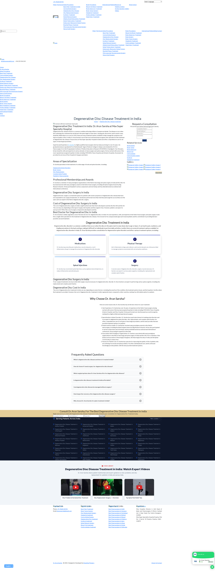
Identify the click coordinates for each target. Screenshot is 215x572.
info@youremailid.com (7, 61)
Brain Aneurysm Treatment (94, 8)
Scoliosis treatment (86, 521)
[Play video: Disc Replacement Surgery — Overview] (107, 487)
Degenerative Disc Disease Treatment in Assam (121, 425)
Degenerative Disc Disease (71, 10)
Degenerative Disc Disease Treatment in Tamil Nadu (121, 449)
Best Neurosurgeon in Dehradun (118, 527)
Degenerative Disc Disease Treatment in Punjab (149, 444)
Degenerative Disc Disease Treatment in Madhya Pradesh (66, 439)
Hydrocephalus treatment (88, 527)
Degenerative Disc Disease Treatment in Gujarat (121, 430)
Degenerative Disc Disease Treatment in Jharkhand (94, 434)
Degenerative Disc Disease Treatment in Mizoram (66, 444)
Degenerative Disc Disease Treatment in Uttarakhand (94, 454)
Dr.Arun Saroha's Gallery (122, 8)
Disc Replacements (58, 172)
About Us (154, 563)
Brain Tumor (130, 147)
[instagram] (103, 2)
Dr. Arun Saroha (4, 69)
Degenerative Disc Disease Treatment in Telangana (149, 449)
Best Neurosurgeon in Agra (116, 521)
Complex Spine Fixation (60, 174)
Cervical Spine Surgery (69, 8)
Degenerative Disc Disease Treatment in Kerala (149, 434)
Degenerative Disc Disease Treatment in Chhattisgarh (66, 430)
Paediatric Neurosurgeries (61, 176)
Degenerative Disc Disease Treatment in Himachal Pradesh (66, 434)
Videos (117, 10)
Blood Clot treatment (87, 525)
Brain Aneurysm (131, 149)
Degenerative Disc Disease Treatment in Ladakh (121, 458)
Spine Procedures (68, 4)
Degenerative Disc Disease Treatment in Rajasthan (66, 449)
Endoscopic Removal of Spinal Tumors (74, 23)
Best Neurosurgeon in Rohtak (117, 515)
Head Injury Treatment (92, 17)
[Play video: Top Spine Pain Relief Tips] (139, 487)
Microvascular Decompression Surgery (74, 27)
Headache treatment (87, 515)
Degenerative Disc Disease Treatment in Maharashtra (94, 439)
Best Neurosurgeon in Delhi (117, 509)
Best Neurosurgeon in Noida (117, 525)
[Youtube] (2, 57)
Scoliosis (129, 157)
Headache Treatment (92, 13)
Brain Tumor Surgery (92, 10)
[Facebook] (102, 2)
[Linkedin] (104, 2)
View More (158, 172)
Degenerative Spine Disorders (61, 168)
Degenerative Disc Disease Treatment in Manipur (121, 439)
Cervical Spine (131, 153)
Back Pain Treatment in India (71, 6)
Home (2, 67)
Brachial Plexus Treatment (110, 51)
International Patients (108, 4)
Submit (144, 140)
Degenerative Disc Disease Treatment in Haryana (149, 430)
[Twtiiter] (0, 57)
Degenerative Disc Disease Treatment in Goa (94, 430)
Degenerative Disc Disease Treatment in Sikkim (94, 449)
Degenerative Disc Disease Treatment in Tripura (66, 454)
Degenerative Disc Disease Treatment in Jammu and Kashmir (66, 458)
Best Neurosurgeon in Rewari (117, 517)
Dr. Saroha (71, 145)
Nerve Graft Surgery (69, 29)
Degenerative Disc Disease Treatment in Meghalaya (149, 439)
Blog (130, 4)
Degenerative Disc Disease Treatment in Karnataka (121, 434)
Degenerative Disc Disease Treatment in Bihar (149, 425)
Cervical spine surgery (133, 155)
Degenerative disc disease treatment (110, 121)
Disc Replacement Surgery (71, 13)
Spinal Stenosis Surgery (70, 17)
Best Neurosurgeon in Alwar (117, 523)
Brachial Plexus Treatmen (70, 25)
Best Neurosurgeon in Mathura (118, 519)
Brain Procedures (91, 4)
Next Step (102, 416)
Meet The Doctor (58, 4)
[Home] (55, 17)
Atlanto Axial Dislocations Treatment (74, 19)
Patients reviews (120, 6)
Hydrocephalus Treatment (93, 15)
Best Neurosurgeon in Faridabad (118, 513)
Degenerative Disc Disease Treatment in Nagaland (94, 444)
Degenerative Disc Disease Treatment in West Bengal (121, 454)
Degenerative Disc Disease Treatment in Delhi (149, 454)
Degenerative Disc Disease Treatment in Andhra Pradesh (66, 425)
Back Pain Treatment (109, 33)
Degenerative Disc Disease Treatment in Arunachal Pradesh (94, 425)
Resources (118, 4)
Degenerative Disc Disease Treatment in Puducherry (149, 458)
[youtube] (101, 2)
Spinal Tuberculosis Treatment (72, 21)
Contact (134, 4)
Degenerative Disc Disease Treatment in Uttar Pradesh (94, 458)
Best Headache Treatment (7, 105)
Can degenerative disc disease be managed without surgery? (93, 387)
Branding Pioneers (89, 563)
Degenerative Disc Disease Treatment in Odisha (121, 444)
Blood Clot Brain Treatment (94, 6)
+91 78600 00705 (58, 2)
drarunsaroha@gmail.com (64, 511)
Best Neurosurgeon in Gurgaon (118, 511)
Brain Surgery (129, 37)
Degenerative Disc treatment (89, 519)
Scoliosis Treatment (69, 15)
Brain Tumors (57, 170)
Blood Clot (130, 151)
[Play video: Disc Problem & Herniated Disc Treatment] (76, 487)
